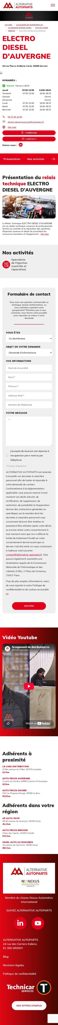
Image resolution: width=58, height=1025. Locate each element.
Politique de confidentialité (19, 973)
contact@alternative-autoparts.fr (24, 554)
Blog (5, 956)
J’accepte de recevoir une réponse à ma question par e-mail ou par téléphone (29, 455)
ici (7, 593)
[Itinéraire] (29, 73)
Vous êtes (13, 332)
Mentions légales (13, 965)
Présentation (12, 159)
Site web (12, 127)
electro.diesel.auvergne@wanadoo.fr (26, 122)
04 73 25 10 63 (15, 117)
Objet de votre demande (23, 346)
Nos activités (35, 159)
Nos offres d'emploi (29, 1005)
